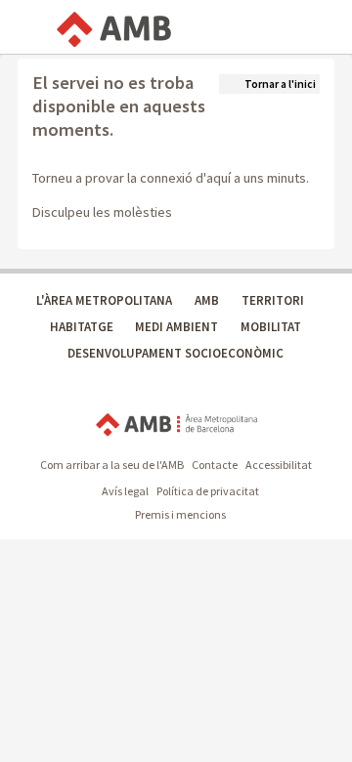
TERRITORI (273, 300)
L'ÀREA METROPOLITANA (104, 300)
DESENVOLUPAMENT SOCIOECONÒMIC (175, 353)
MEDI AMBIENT (176, 326)
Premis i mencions (180, 514)
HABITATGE (81, 326)
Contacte (215, 464)
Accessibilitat (278, 464)
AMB (207, 300)
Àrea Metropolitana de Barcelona (176, 425)
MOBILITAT (271, 326)
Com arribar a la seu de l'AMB (112, 464)
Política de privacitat (207, 491)
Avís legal (125, 491)
